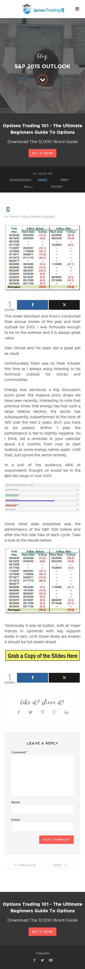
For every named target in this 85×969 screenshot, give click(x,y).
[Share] (32, 305)
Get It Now (42, 153)
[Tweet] (64, 305)
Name (15, 802)
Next (58, 865)
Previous (26, 865)
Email (15, 819)
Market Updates (43, 216)
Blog (25, 216)
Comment (19, 752)
